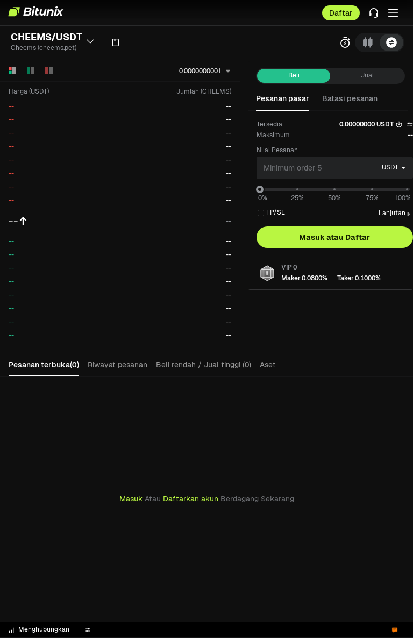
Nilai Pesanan (277, 150)
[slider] (260, 189)
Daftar (341, 13)
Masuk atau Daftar (334, 237)
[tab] (368, 42)
